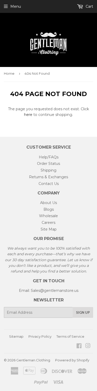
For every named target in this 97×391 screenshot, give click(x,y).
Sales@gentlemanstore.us (54, 290)
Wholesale (48, 216)
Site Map (49, 229)
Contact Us (49, 183)
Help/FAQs (48, 157)
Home (9, 73)
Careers (48, 222)
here (28, 114)
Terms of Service (70, 336)
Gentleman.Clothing (33, 360)
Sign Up (83, 312)
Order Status (48, 163)
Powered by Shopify (72, 360)
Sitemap (16, 336)
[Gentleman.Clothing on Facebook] (79, 346)
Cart (89, 6)
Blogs (48, 209)
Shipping (48, 170)
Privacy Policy (39, 336)
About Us (48, 202)
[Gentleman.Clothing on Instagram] (88, 346)
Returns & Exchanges (48, 177)
